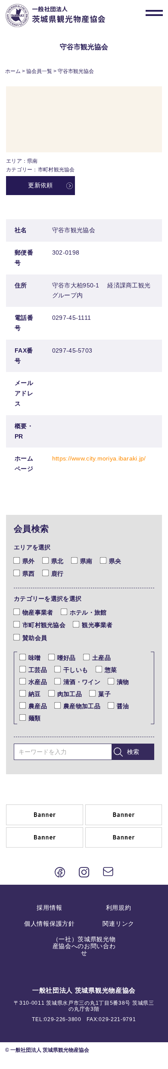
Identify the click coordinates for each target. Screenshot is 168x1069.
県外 (28, 561)
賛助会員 (34, 637)
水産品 (37, 681)
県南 (86, 561)
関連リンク (118, 923)
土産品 (101, 657)
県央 (115, 561)
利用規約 (118, 907)
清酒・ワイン (81, 681)
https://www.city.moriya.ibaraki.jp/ (99, 458)
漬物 (123, 681)
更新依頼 (40, 185)
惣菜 (111, 669)
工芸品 (37, 669)
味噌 (34, 657)
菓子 (104, 694)
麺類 (34, 718)
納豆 (34, 694)
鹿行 (57, 573)
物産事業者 (37, 612)
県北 (57, 561)
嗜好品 (66, 657)
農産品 (37, 706)
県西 (28, 573)
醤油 (123, 706)
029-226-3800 (62, 1019)
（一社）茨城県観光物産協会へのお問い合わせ (84, 946)
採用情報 (49, 907)
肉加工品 (69, 694)
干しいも (75, 669)
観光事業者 (97, 624)
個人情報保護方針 (49, 923)
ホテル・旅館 (88, 612)
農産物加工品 (81, 706)
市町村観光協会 (43, 624)
